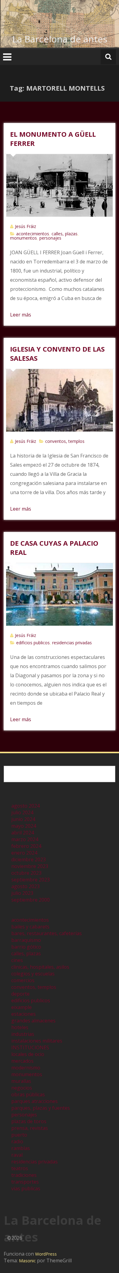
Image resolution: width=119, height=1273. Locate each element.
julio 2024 (22, 812)
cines (17, 960)
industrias (22, 1034)
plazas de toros (28, 1121)
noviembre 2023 (29, 866)
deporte (20, 993)
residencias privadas (72, 643)
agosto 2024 (25, 805)
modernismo (25, 1067)
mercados (22, 1061)
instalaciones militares (36, 1040)
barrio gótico (26, 946)
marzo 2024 (24, 839)
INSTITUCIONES (30, 1047)
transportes (25, 1181)
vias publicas (25, 1188)
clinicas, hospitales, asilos (40, 967)
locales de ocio (27, 1054)
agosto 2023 (25, 886)
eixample (21, 1007)
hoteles (19, 1027)
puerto (19, 1134)
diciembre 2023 (28, 859)
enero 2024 (24, 852)
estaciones (23, 1014)
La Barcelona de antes (59, 39)
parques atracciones (34, 1101)
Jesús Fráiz (25, 226)
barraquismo (26, 940)
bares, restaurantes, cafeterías (46, 933)
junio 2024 (23, 819)
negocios (21, 1087)
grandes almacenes (33, 1020)
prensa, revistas (29, 1128)
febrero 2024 (26, 846)
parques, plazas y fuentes (40, 1108)
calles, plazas (65, 234)
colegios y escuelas (33, 973)
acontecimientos (32, 234)
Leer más (20, 314)
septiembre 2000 (30, 899)
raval (17, 1155)
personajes (50, 238)
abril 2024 (22, 832)
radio (17, 1141)
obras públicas (28, 1094)
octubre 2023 (26, 873)
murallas (21, 1081)
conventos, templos (65, 441)
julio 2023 (22, 893)
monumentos (23, 238)
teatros (19, 1168)
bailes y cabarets (30, 926)
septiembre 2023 (30, 879)
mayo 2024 (23, 826)
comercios (22, 980)
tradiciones (24, 1175)
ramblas (20, 1148)
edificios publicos (33, 643)
